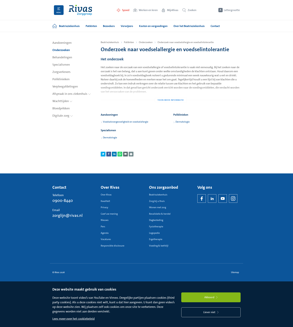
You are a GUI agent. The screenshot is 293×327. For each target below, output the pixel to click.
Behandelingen (62, 57)
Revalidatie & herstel (160, 213)
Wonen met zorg (157, 207)
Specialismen (61, 65)
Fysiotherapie (156, 226)
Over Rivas (106, 194)
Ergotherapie (155, 239)
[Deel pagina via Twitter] (103, 154)
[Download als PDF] (131, 154)
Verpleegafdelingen (65, 86)
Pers (103, 226)
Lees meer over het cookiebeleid (73, 319)
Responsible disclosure (112, 245)
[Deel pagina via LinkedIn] (114, 154)
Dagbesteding (156, 220)
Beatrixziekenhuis (110, 42)
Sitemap (235, 272)
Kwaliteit (105, 201)
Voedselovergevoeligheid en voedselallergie (125, 121)
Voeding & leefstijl (158, 245)
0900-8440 (62, 200)
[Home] (80, 10)
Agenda (105, 232)
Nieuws (105, 220)
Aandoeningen (62, 43)
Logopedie (154, 232)
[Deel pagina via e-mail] (125, 154)
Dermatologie (182, 121)
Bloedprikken (61, 108)
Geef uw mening (109, 213)
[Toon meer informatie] (171, 93)
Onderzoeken (61, 50)
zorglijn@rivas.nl (67, 215)
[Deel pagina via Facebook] (108, 154)
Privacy (104, 207)
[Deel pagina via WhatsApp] (120, 154)
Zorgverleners (61, 72)
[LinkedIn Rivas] (212, 198)
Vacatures (106, 239)
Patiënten (129, 42)
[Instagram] (233, 198)
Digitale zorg (61, 116)
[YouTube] (222, 198)
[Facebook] (201, 198)
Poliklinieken (61, 79)
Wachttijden (61, 101)
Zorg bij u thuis (157, 201)
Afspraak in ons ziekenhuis (70, 94)
